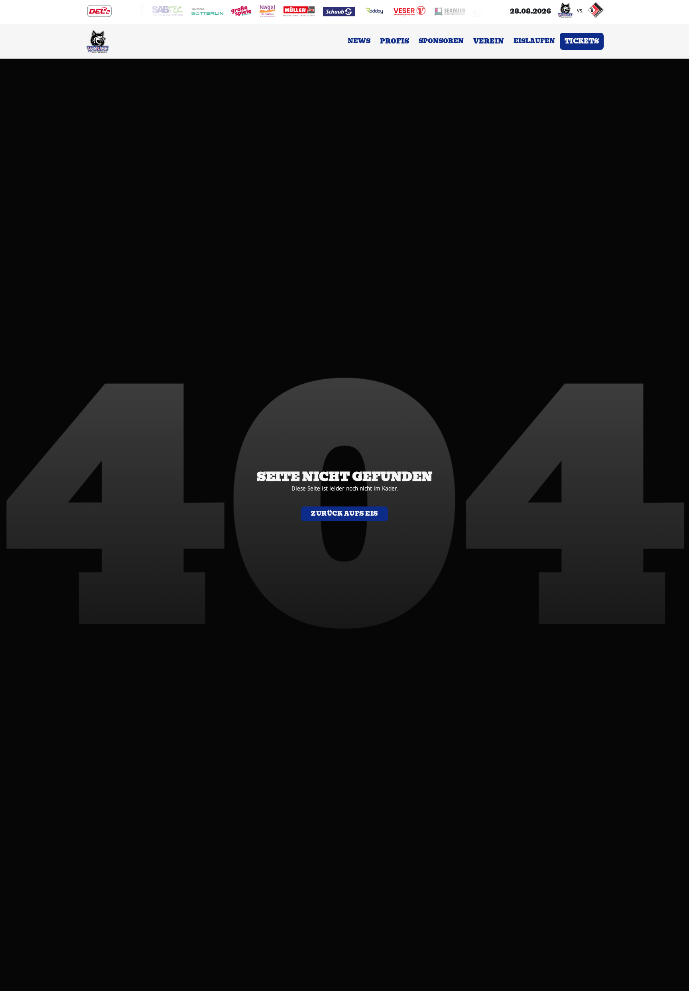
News (359, 41)
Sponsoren (441, 41)
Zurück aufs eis (344, 513)
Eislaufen (534, 41)
